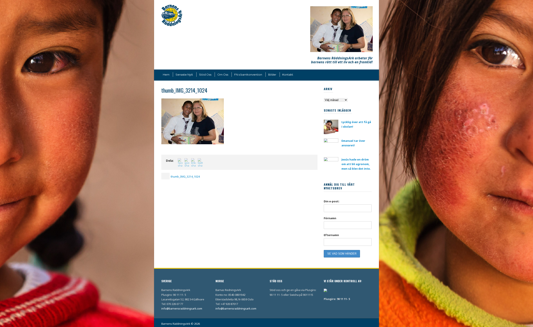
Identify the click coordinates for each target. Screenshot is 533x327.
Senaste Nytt (184, 74)
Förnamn (330, 218)
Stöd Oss (205, 74)
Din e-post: (331, 201)
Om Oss (222, 74)
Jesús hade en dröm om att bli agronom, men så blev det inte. (356, 164)
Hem (166, 74)
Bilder (272, 74)
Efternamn (331, 235)
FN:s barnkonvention (248, 74)
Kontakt (287, 74)
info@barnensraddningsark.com (181, 308)
